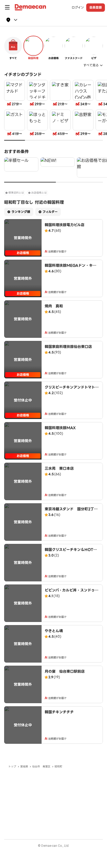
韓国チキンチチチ (59, 712)
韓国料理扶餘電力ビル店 (64, 225)
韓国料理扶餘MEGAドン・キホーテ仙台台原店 (70, 268)
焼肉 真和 (54, 306)
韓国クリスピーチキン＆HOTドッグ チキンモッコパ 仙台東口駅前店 (72, 555)
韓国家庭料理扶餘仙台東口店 (68, 346)
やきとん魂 (54, 631)
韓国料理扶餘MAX (60, 428)
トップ (12, 766)
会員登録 (95, 7)
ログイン (78, 7)
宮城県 (24, 766)
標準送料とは (16, 192)
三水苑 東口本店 (59, 468)
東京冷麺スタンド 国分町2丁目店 (71, 511)
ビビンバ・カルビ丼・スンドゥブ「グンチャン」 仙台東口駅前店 (71, 592)
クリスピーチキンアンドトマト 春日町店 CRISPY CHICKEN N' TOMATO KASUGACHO (72, 392)
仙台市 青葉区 (41, 766)
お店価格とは (39, 192)
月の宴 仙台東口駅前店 (65, 671)
